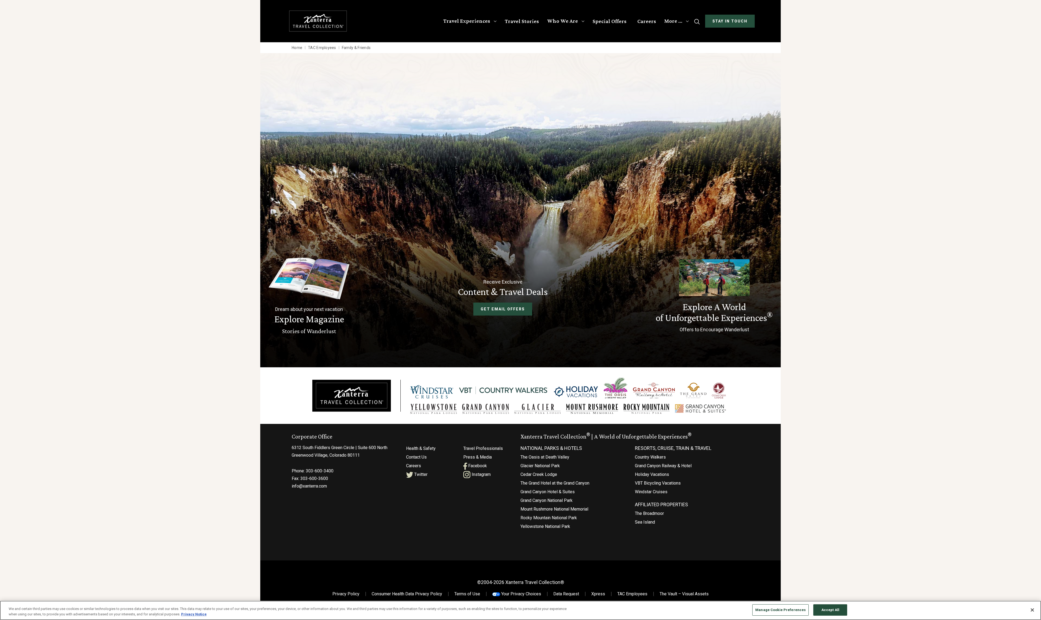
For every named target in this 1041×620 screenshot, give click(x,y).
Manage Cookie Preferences (780, 610)
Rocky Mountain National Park (548, 517)
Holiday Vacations (652, 474)
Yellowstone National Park (545, 526)
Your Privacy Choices (520, 593)
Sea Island (645, 522)
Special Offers (609, 21)
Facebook (477, 465)
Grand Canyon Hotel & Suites (547, 491)
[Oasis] (615, 388)
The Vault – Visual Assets (684, 593)
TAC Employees (632, 593)
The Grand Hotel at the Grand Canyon (554, 483)
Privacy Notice (194, 614)
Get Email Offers (503, 309)
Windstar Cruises (651, 491)
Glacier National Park (540, 465)
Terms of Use (467, 593)
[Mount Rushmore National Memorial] (592, 408)
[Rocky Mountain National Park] (646, 408)
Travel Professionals (483, 448)
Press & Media (477, 457)
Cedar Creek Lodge (538, 474)
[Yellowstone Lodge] (433, 408)
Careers (646, 21)
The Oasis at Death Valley (544, 457)
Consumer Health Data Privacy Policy (407, 593)
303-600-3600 (314, 478)
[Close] (1032, 610)
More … (673, 21)
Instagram (481, 474)
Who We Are (562, 21)
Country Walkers (650, 457)
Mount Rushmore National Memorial (554, 509)
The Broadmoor (649, 513)
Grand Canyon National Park (546, 500)
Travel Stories (522, 21)
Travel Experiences (466, 21)
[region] (520, 610)
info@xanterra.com (309, 486)
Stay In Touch (729, 21)
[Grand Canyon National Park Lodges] (486, 408)
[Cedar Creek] (719, 390)
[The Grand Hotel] (693, 390)
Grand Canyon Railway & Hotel (663, 465)
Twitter (420, 474)
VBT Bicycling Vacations (658, 483)
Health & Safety (421, 448)
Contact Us (416, 457)
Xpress (598, 593)
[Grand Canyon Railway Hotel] (653, 390)
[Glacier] (537, 408)
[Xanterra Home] (318, 21)
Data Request (566, 593)
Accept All (830, 610)
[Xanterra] (351, 395)
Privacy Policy (345, 593)
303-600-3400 (319, 470)
